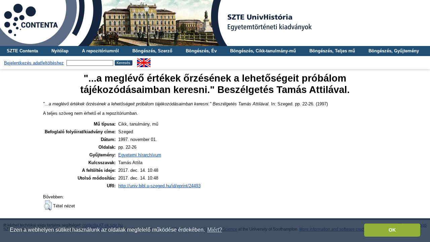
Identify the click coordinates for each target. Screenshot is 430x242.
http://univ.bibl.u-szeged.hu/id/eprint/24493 (159, 185)
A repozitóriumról (100, 50)
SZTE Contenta (22, 50)
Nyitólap (60, 50)
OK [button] (392, 230)
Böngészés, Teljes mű (332, 50)
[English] (143, 60)
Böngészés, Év (201, 50)
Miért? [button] (214, 230)
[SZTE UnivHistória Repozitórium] (215, 23)
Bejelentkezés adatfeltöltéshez (34, 62)
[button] (48, 205)
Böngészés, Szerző (152, 50)
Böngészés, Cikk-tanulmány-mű (263, 50)
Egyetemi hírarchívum (139, 154)
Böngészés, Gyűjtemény (394, 50)
